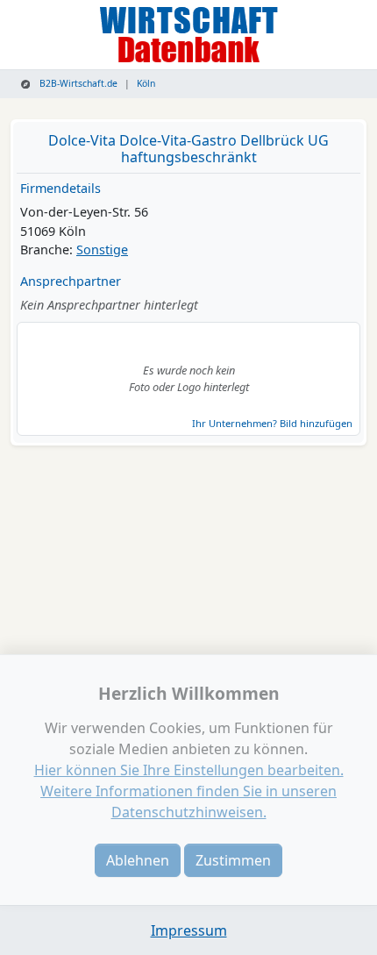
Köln (146, 83)
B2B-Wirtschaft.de (77, 83)
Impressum (189, 930)
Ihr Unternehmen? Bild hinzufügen (272, 423)
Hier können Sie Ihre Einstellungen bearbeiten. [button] (189, 770)
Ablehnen (137, 860)
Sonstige (102, 249)
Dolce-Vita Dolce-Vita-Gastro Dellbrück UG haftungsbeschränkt (188, 149)
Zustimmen (233, 860)
